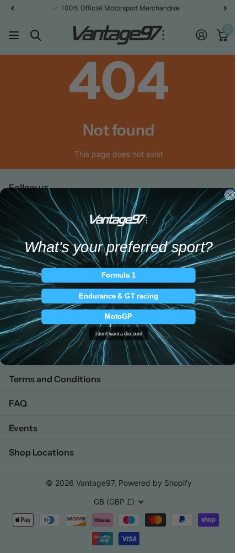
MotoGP (118, 317)
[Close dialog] (230, 194)
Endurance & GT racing (118, 296)
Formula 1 (118, 275)
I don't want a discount (118, 333)
